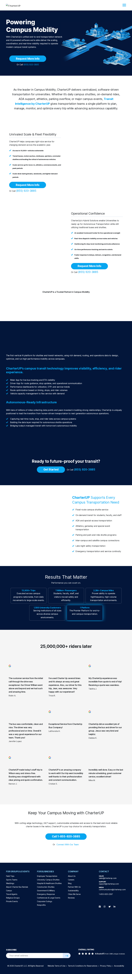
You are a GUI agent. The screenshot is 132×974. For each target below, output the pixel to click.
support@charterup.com (109, 884)
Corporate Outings (44, 901)
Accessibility (119, 966)
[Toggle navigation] (124, 5)
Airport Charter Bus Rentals (17, 887)
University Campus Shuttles (48, 880)
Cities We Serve (74, 894)
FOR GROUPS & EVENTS (17, 871)
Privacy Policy (106, 966)
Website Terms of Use (56, 966)
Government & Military (46, 890)
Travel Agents (11, 894)
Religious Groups (13, 898)
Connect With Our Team (67, 844)
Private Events (12, 901)
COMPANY (73, 871)
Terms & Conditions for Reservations (82, 966)
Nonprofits (41, 905)
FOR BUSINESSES (45, 871)
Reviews (71, 898)
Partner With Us (74, 887)
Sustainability (73, 890)
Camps (9, 890)
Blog (70, 883)
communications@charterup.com (112, 889)
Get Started (51, 469)
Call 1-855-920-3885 (66, 836)
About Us (71, 876)
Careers (71, 880)
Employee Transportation (47, 876)
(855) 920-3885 (31, 64)
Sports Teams (11, 880)
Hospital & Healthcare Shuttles (49, 883)
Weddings (10, 883)
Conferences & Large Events (48, 898)
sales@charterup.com (108, 878)
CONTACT (104, 871)
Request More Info (28, 58)
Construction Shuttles (45, 887)
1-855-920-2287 (106, 894)
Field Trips (10, 876)
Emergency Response (46, 894)
